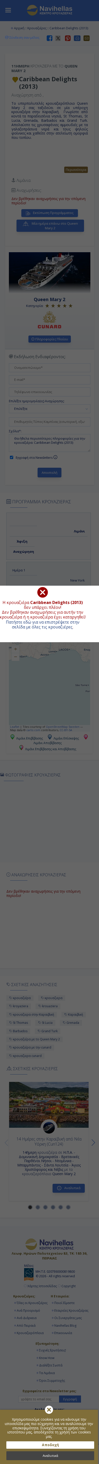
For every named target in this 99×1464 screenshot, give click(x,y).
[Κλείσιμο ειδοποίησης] (49, 1410)
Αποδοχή (50, 1444)
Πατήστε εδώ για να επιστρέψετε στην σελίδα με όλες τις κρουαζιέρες (42, 624)
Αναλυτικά (50, 1456)
